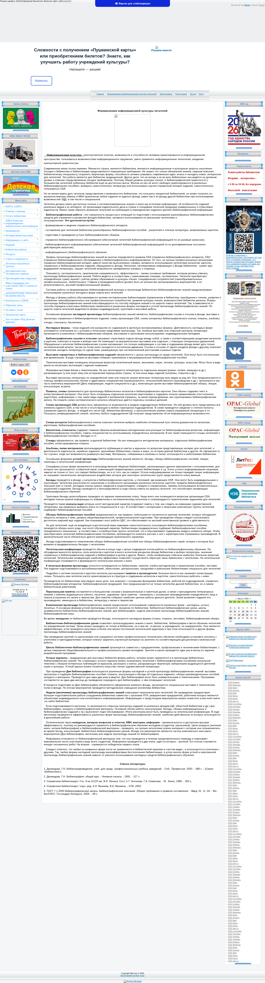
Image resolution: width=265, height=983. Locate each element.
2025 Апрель (233, 918)
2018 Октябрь (234, 707)
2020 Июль (233, 763)
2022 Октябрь (234, 836)
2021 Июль (233, 796)
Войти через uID (20, 364)
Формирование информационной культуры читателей (131, 94)
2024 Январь (234, 877)
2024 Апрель (233, 885)
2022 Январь (234, 812)
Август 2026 (243, 599)
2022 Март (232, 818)
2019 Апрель (233, 723)
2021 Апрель (233, 788)
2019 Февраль (234, 717)
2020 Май (232, 758)
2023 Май (232, 855)
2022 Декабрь (234, 842)
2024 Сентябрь (235, 899)
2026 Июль (233, 958)
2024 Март (232, 882)
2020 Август (233, 766)
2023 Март (232, 850)
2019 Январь (234, 715)
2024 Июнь (233, 891)
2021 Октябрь (234, 804)
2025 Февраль (234, 912)
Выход (193, 94)
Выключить (38, 1)
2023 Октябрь (234, 869)
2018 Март (232, 688)
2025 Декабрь (234, 939)
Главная (100, 94)
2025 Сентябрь (235, 931)
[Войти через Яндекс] (20, 372)
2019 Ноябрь (234, 742)
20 (243, 615)
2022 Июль (233, 828)
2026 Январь (234, 942)
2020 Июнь (233, 761)
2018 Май (232, 693)
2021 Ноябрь (234, 807)
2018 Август (233, 701)
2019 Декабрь (234, 744)
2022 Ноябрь (234, 839)
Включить (48, 1)
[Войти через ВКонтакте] (13, 372)
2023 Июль (233, 861)
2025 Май (232, 920)
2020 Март (232, 753)
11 (235, 611)
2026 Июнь (233, 956)
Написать (41, 80)
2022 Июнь (233, 826)
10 (230, 611)
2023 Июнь (233, 858)
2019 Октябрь (234, 739)
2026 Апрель (233, 950)
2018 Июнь (233, 696)
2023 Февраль (234, 847)
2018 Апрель (233, 690)
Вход (201, 94)
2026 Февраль (234, 945)
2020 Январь (234, 747)
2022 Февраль (234, 815)
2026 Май (232, 953)
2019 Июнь (233, 728)
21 (247, 615)
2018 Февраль (234, 685)
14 (247, 611)
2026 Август (233, 961)
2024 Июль (233, 893)
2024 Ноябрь (234, 904)
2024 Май (232, 888)
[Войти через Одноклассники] (26, 372)
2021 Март (232, 785)
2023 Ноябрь (234, 872)
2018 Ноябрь (234, 709)
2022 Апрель (233, 820)
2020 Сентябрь (235, 769)
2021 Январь (234, 780)
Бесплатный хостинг (130, 975)
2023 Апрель (233, 853)
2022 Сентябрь (235, 834)
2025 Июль (233, 926)
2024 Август (233, 896)
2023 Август (233, 864)
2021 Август (233, 799)
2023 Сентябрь (235, 866)
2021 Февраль (234, 782)
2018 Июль (233, 698)
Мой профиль (166, 94)
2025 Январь (234, 910)
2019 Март (232, 720)
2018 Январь (234, 682)
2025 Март (232, 915)
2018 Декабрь (234, 712)
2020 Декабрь (234, 777)
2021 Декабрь (234, 809)
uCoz (142, 975)
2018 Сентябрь (235, 704)
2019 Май (232, 726)
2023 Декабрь (234, 874)
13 (243, 611)
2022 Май (232, 823)
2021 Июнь (233, 793)
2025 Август (233, 928)
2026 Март (232, 947)
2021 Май (232, 790)
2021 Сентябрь (235, 801)
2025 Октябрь (234, 934)
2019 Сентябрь (235, 736)
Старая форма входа (20, 379)
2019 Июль (233, 731)
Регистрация (181, 94)
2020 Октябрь (234, 772)
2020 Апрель (233, 755)
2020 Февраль (234, 750)
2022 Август (233, 831)
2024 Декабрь (234, 907)
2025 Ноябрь (234, 937)
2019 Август (233, 734)
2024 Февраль (234, 880)
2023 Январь (234, 845)
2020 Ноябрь (234, 774)
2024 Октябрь (234, 901)
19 (239, 615)
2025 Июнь (233, 923)
